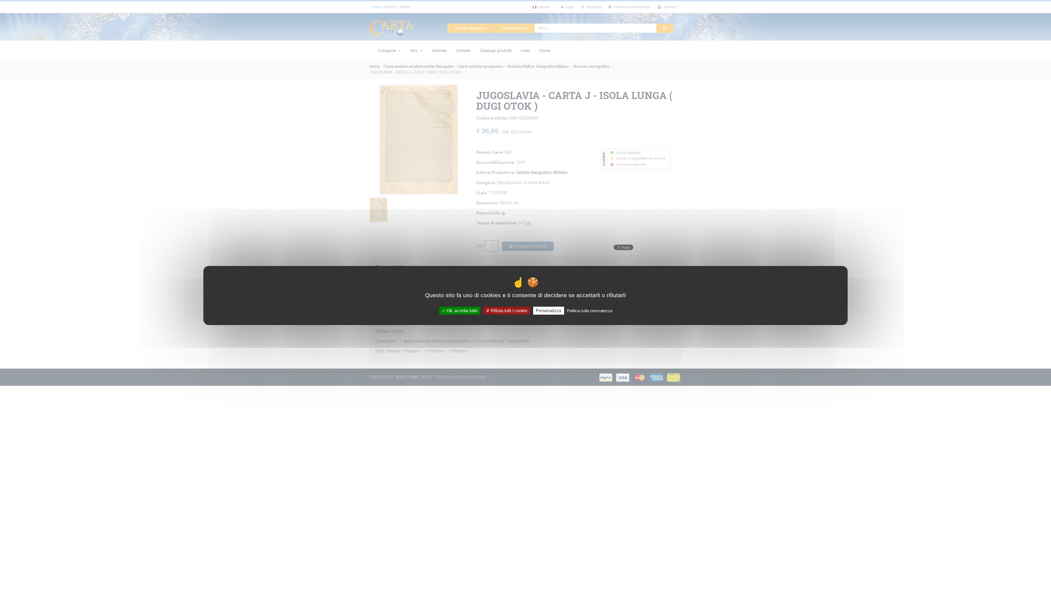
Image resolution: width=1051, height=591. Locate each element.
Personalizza (548, 310)
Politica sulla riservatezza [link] (589, 310)
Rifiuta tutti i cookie (508, 310)
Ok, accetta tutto (462, 310)
